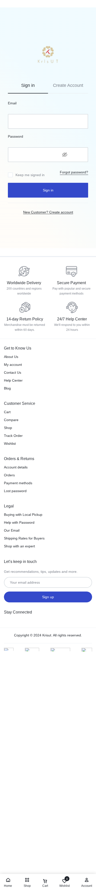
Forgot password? (74, 172)
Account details (16, 467)
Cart (7, 412)
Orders (9, 475)
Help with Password (19, 522)
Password (15, 136)
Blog (7, 388)
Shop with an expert (19, 546)
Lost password (15, 491)
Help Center (13, 380)
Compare (11, 420)
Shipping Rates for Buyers (24, 538)
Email (12, 103)
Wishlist (10, 444)
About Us (11, 357)
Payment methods (18, 483)
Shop (8, 428)
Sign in (48, 190)
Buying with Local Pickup (23, 515)
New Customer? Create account (48, 212)
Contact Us (12, 372)
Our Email (11, 530)
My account (13, 365)
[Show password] (64, 154)
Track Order (13, 436)
